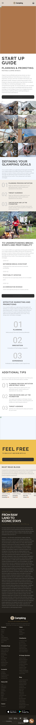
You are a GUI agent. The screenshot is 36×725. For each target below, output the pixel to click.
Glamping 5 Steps (22, 667)
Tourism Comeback (23, 645)
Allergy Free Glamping (23, 670)
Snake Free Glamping (23, 650)
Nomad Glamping (22, 662)
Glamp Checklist (22, 657)
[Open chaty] (32, 721)
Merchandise (21, 629)
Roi (2, 634)
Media (2, 642)
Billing (2, 692)
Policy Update (4, 698)
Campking (9, 721)
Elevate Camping (22, 681)
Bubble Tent (3, 653)
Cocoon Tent (3, 660)
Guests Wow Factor (23, 648)
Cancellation (3, 687)
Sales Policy (3, 686)
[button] (2, 3)
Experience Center (5, 639)
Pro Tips (21, 696)
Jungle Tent (21, 693)
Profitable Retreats (23, 661)
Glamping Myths (22, 646)
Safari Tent (21, 690)
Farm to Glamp (22, 673)
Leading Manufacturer (23, 679)
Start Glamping (22, 703)
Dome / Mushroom (5, 648)
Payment (3, 689)
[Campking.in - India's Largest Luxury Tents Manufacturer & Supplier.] (18, 3)
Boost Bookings (22, 698)
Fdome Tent (21, 686)
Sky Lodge (3, 659)
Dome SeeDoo (4, 654)
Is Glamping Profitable (23, 671)
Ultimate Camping (22, 683)
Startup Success (22, 668)
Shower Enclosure (5, 675)
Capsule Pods (4, 657)
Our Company (4, 640)
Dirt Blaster (3, 673)
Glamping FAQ (22, 707)
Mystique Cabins (4, 662)
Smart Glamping (4, 637)
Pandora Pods (4, 664)
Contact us (3, 706)
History (2, 631)
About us (3, 629)
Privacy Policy (4, 700)
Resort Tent (21, 689)
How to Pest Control (23, 651)
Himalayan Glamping (23, 664)
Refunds (3, 693)
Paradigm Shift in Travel (24, 704)
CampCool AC (4, 676)
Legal (2, 696)
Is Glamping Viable (23, 640)
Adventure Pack (4, 678)
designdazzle (21, 723)
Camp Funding (22, 701)
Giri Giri (2, 656)
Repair (2, 695)
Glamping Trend (22, 706)
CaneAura (3, 671)
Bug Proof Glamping (23, 659)
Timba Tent (3, 665)
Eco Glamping (22, 665)
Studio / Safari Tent (5, 650)
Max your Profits (22, 643)
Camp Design (22, 700)
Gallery (2, 635)
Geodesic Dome (22, 687)
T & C (2, 684)
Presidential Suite (4, 651)
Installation (3, 690)
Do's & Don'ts (22, 642)
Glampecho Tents (22, 684)
